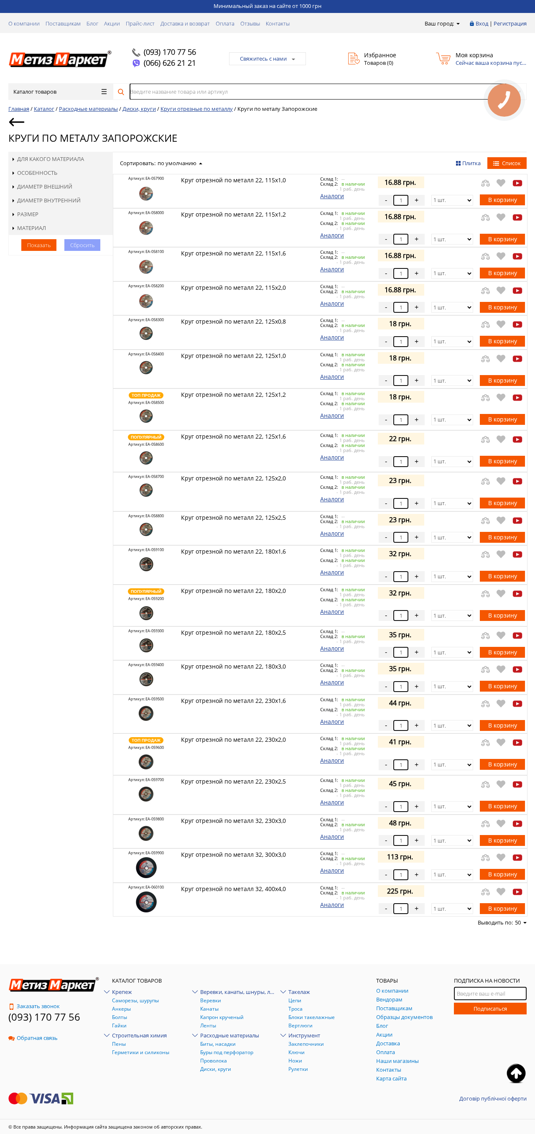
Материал (31, 228)
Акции (112, 23)
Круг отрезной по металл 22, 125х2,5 (233, 517)
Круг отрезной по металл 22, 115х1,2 (233, 214)
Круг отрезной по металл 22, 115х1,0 (233, 180)
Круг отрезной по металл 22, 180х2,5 (233, 632)
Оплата (225, 23)
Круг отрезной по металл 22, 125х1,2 (233, 394)
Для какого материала (50, 159)
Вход (482, 23)
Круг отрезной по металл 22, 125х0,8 (233, 321)
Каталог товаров (34, 91)
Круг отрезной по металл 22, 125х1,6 (233, 436)
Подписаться (490, 1008)
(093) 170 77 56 (170, 52)
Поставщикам (63, 23)
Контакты (278, 23)
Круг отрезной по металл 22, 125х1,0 (233, 356)
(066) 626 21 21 (170, 63)
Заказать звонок (38, 1006)
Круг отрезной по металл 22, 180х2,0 (233, 591)
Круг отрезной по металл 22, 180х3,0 (233, 666)
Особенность (37, 172)
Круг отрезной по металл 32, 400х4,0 (233, 889)
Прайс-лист (140, 23)
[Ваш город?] (457, 23)
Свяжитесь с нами (263, 58)
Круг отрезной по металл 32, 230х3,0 (233, 821)
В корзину (502, 200)
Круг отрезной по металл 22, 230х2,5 (233, 781)
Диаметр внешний (44, 186)
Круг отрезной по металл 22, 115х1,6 (233, 253)
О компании (24, 23)
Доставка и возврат (185, 23)
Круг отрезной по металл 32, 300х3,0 (233, 854)
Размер (27, 214)
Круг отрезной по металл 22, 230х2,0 (233, 739)
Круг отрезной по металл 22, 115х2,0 (233, 287)
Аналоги (332, 196)
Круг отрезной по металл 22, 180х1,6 (233, 551)
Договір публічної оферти (493, 1098)
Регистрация (510, 23)
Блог (92, 23)
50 (518, 922)
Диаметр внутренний (49, 200)
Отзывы (250, 23)
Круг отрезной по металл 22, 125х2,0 (233, 478)
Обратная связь (37, 1038)
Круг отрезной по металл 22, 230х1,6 (233, 701)
